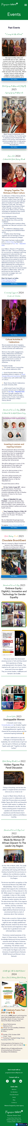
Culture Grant (10, 242)
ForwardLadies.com (8, 725)
